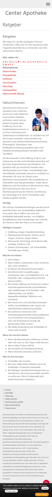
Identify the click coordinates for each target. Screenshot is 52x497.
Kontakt (9, 392)
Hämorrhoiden (9, 71)
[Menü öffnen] (48, 4)
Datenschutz (11, 398)
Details (45, 488)
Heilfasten (7, 78)
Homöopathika (10, 90)
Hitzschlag (7, 86)
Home (8, 389)
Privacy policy (11, 491)
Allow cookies (42, 495)
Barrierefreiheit (12, 405)
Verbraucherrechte (14, 401)
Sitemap (9, 395)
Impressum (10, 408)
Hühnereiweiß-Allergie (13, 93)
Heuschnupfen (9, 82)
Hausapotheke (9, 75)
